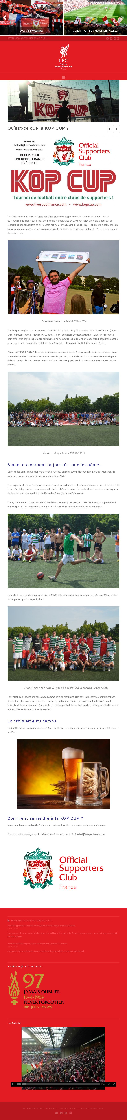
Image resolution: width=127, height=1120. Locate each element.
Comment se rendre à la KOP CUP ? (45, 818)
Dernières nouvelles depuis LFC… (32, 920)
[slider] (61, 1084)
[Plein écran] (114, 1084)
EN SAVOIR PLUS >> (39, 38)
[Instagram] (118, 38)
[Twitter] (111, 38)
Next (120, 18)
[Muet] (109, 1084)
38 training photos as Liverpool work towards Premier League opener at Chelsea (41, 926)
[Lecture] (13, 1084)
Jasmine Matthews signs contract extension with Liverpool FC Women (37, 944)
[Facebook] (107, 38)
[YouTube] (115, 38)
